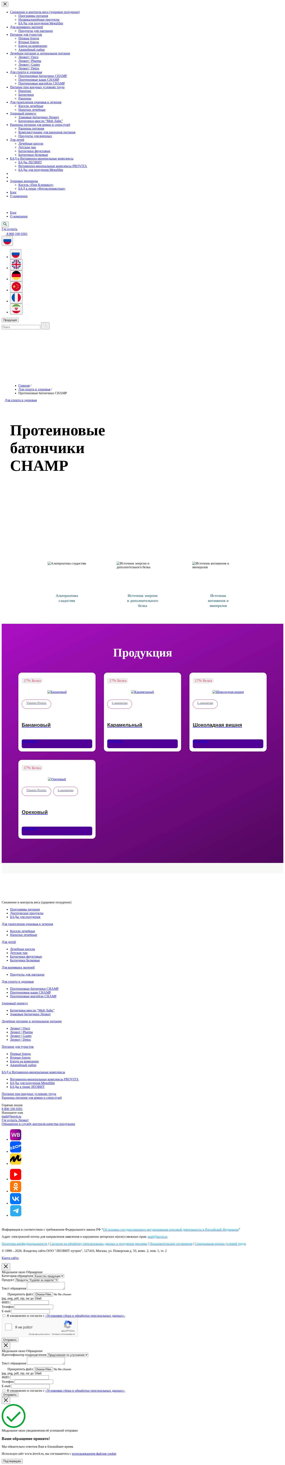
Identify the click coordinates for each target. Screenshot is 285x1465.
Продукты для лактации (35, 31)
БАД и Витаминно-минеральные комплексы (41, 158)
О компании (19, 196)
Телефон (8, 1306)
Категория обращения (17, 1276)
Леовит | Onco (28, 57)
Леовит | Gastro (29, 64)
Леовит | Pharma (29, 61)
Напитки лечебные (31, 109)
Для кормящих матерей (26, 27)
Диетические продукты (26, 913)
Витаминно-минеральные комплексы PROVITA (52, 166)
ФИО (5, 1302)
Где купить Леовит (15, 1120)
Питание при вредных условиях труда (37, 87)
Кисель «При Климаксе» (36, 185)
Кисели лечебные (30, 106)
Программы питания (33, 16)
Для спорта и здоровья (26, 72)
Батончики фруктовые (34, 151)
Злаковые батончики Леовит (38, 117)
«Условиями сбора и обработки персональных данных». (85, 1315)
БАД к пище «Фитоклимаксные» (42, 188)
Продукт (8, 1280)
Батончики (26, 94)
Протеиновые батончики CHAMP (42, 76)
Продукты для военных (35, 136)
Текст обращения (14, 1288)
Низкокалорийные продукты (38, 19)
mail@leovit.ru (11, 1116)
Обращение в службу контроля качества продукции (38, 1124)
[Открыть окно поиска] (5, 224)
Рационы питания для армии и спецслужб (40, 124)
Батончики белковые (33, 155)
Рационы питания (31, 128)
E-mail (6, 1311)
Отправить (10, 1339)
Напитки (24, 91)
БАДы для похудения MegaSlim (40, 23)
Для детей (17, 139)
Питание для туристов (26, 34)
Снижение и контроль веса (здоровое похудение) (45, 12)
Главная (24, 385)
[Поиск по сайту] (45, 325)
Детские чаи (27, 147)
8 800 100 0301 (12, 1109)
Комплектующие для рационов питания (46, 132)
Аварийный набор (31, 49)
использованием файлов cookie (94, 1453)
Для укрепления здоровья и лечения (35, 102)
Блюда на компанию (32, 46)
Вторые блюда (28, 42)
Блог (13, 192)
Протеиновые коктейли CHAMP (41, 83)
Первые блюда (28, 38)
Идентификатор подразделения (24, 1354)
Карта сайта (10, 1258)
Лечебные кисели (30, 143)
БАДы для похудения (25, 917)
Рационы (24, 98)
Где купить (9, 229)
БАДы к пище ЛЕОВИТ (27, 1087)
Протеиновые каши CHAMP (38, 79)
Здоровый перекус (23, 113)
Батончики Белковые (25, 960)
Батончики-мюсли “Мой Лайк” (40, 121)
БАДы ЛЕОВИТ (30, 162)
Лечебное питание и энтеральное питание (40, 53)
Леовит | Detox (28, 68)
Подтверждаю (12, 1461)
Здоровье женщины (24, 181)
